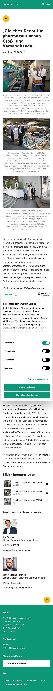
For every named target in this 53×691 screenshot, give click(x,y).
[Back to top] (47, 600)
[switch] (46, 351)
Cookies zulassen (27, 387)
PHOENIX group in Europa (14, 648)
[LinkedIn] (4, 673)
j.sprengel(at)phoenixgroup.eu (17, 587)
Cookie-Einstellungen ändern (15, 684)
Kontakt (6, 681)
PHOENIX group (10, 4)
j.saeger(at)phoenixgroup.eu (16, 550)
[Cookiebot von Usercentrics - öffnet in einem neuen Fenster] (38, 294)
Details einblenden (36, 379)
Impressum (18, 681)
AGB (43, 681)
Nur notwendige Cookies (27, 395)
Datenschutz (32, 681)
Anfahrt (6, 645)
